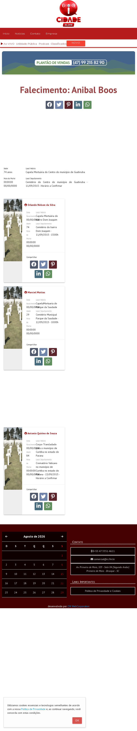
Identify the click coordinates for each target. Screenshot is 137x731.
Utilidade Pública (26, 43)
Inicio (6, 33)
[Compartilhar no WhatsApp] (87, 105)
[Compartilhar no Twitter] (59, 105)
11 (25, 574)
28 (52, 592)
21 (52, 583)
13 (43, 574)
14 (52, 574)
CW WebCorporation (78, 606)
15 (62, 574)
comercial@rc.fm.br (104, 559)
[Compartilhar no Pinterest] (69, 105)
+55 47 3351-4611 (104, 551)
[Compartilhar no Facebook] (50, 105)
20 (43, 583)
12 (34, 574)
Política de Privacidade (33, 709)
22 (62, 583)
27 (43, 592)
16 (6, 583)
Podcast (44, 43)
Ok (77, 720)
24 (15, 592)
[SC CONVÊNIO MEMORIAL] (68, 73)
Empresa (51, 33)
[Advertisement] (45, 135)
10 (15, 574)
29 (62, 592)
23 (6, 592)
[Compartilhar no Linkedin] (78, 105)
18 (25, 583)
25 (25, 592)
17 (15, 583)
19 (34, 583)
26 (34, 592)
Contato (35, 33)
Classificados (65, 43)
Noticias (20, 33)
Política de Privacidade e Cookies (103, 591)
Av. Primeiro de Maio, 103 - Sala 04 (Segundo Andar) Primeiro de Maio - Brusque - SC (102, 569)
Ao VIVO (8, 43)
